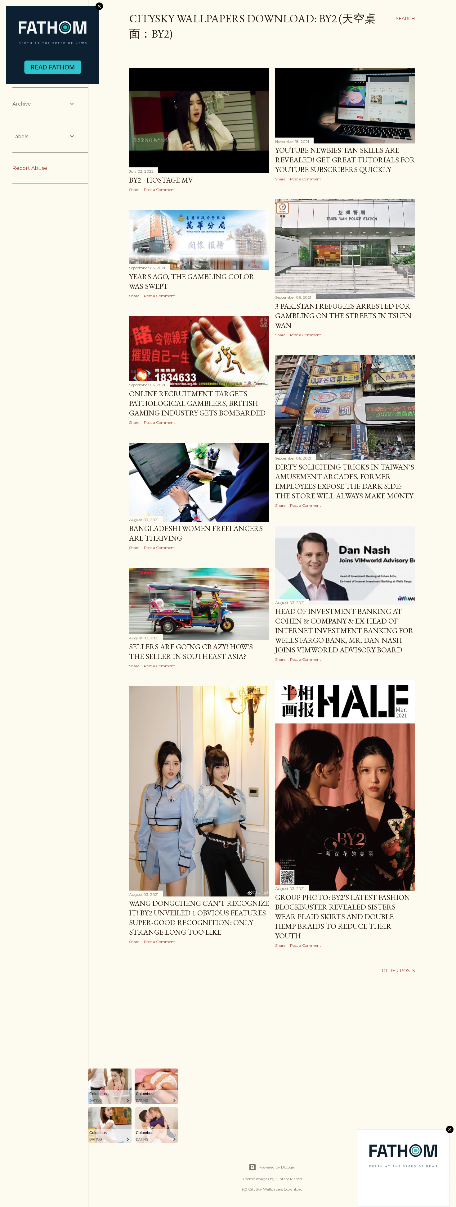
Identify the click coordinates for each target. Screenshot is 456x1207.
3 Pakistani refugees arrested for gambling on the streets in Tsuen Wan (343, 315)
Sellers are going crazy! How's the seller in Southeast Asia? (191, 651)
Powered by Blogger (277, 1167)
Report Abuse (29, 168)
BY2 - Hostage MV (161, 180)
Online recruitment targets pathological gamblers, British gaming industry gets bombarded (197, 403)
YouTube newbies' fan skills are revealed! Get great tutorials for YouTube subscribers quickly (345, 159)
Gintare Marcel (288, 1179)
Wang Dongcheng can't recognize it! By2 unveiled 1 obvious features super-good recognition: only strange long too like (199, 917)
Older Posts (398, 970)
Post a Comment (159, 189)
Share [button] (134, 189)
